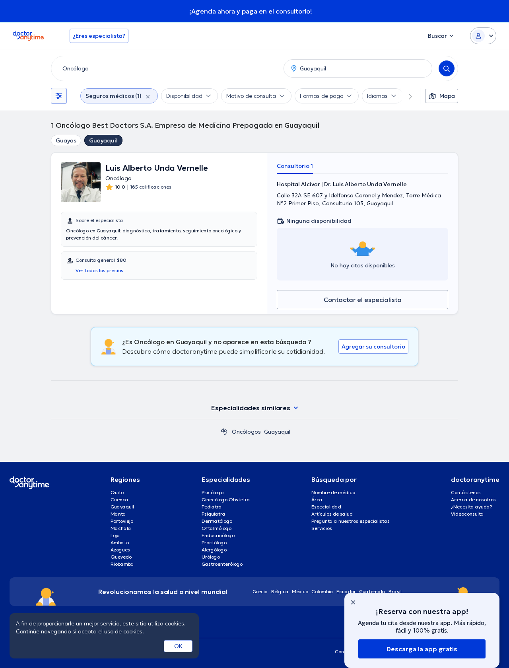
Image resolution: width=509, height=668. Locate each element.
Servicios (321, 528)
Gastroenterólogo (222, 564)
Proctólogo (214, 542)
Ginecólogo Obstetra (226, 499)
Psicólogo (212, 492)
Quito (117, 492)
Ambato (120, 542)
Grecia (260, 591)
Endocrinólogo (218, 535)
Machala (121, 528)
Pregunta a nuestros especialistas (350, 521)
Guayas (66, 140)
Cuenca (119, 499)
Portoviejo (122, 521)
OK (178, 646)
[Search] (447, 68)
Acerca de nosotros (473, 499)
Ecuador (346, 591)
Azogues (120, 550)
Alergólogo (214, 550)
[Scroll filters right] (405, 96)
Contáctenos (466, 492)
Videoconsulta (467, 514)
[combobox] (165, 68)
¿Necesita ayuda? (471, 507)
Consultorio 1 (295, 165)
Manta (118, 514)
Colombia (322, 591)
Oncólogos (246, 431)
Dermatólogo (217, 521)
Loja (115, 535)
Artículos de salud (332, 514)
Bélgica (280, 591)
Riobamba (122, 564)
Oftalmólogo (216, 528)
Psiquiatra (213, 514)
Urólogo (211, 557)
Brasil (395, 591)
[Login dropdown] (483, 35)
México (300, 591)
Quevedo (121, 557)
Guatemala (372, 591)
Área (316, 499)
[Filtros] (59, 96)
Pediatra (212, 507)
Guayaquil (103, 140)
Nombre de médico (333, 492)
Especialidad (326, 507)
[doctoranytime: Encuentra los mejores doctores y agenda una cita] (224, 431)
